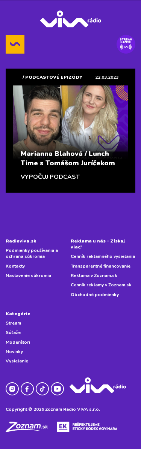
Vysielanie (17, 361)
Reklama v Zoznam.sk (94, 275)
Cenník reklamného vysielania (103, 256)
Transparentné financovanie (100, 266)
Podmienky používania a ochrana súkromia (32, 253)
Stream (13, 323)
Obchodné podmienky (95, 295)
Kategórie (18, 314)
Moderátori (18, 342)
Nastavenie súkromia (28, 275)
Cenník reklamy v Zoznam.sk (101, 285)
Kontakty (15, 266)
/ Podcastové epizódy (52, 77)
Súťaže (13, 332)
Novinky (14, 352)
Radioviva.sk (21, 241)
